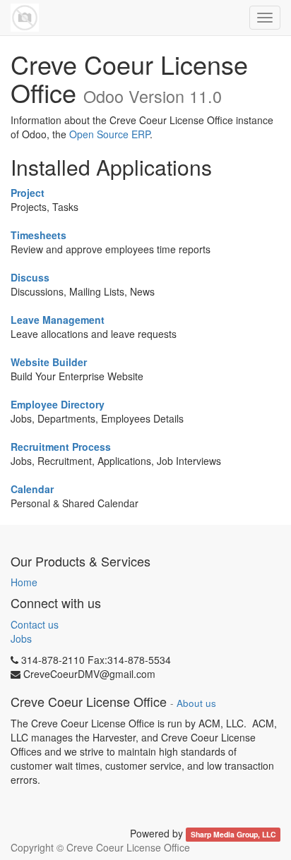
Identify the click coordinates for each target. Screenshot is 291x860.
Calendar (32, 489)
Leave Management (58, 320)
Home (24, 582)
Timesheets (38, 235)
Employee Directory (58, 404)
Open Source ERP (109, 134)
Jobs (21, 638)
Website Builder (49, 362)
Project (27, 193)
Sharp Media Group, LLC (233, 834)
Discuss (30, 277)
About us (196, 703)
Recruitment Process (61, 447)
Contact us (35, 624)
